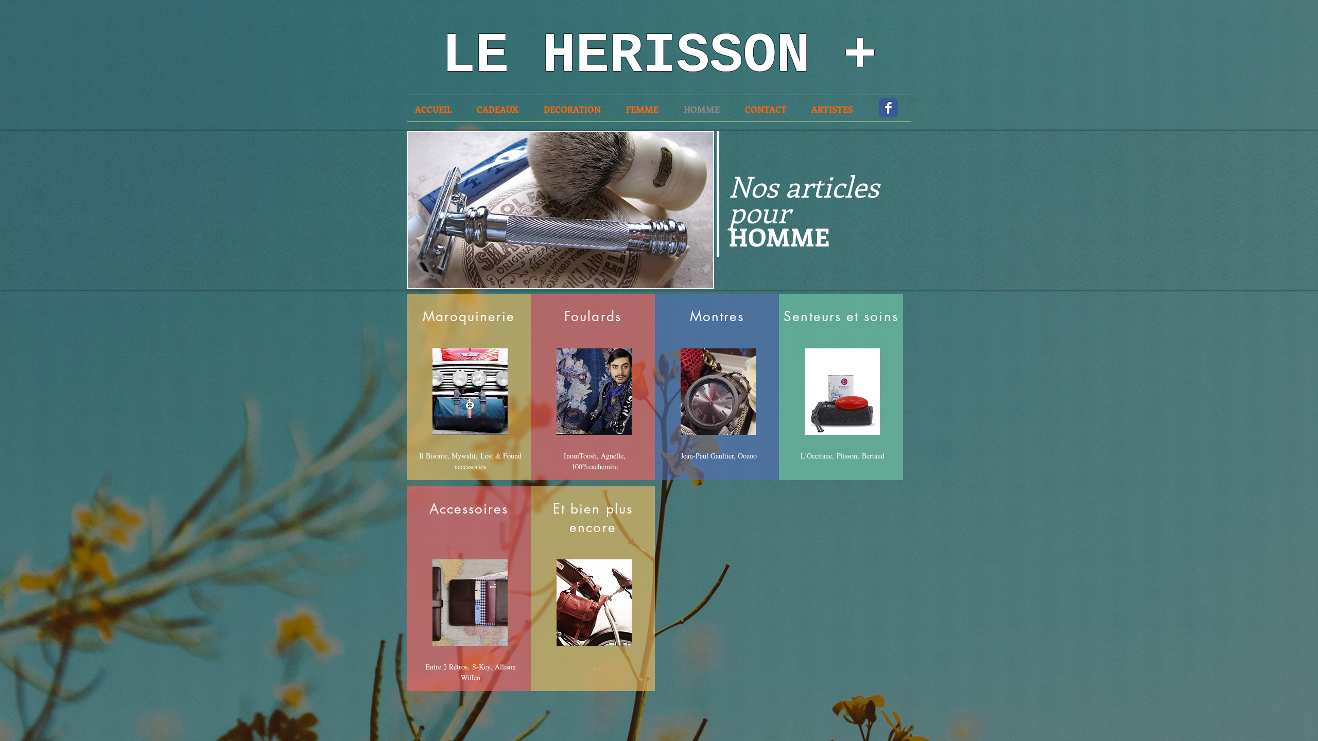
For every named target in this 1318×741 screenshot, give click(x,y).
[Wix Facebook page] (888, 107)
